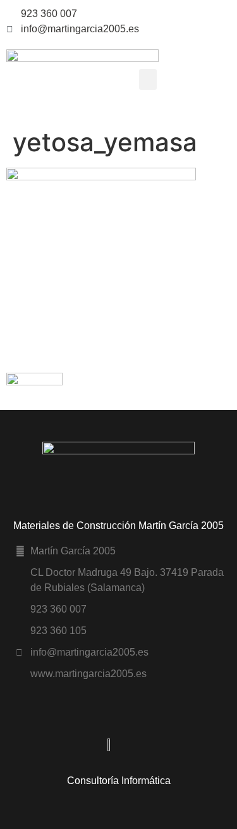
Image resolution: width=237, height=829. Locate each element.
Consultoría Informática (119, 780)
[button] (148, 79)
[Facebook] (228, 14)
